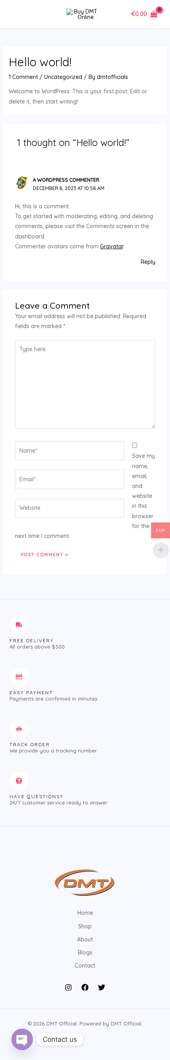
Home (85, 912)
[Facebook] (85, 987)
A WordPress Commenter (66, 180)
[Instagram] (68, 987)
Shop (85, 926)
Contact (85, 965)
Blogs (85, 952)
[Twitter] (101, 987)
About (85, 939)
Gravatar (111, 246)
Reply (148, 261)
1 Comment (23, 77)
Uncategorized (63, 77)
